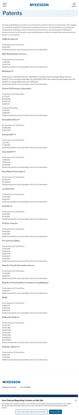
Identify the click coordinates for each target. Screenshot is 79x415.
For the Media (25, 387)
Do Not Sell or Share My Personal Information (31, 412)
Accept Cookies (55, 412)
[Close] (75, 400)
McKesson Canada (9, 387)
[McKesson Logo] (39, 382)
